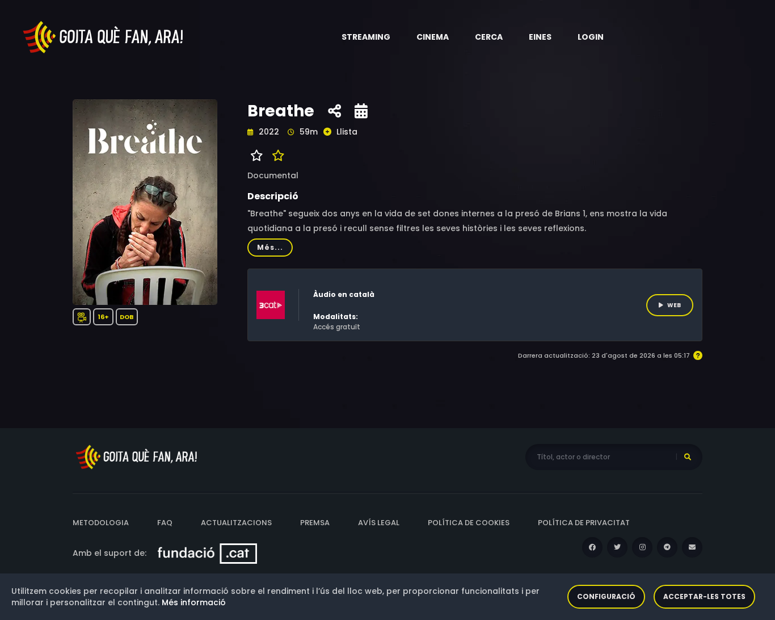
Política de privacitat (584, 522)
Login (591, 37)
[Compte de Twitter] (617, 547)
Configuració (606, 596)
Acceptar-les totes (704, 596)
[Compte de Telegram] (667, 547)
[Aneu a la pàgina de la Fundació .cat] (207, 553)
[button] (365, 36)
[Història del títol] (361, 111)
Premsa (315, 522)
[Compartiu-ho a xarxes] (334, 111)
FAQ (164, 522)
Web (674, 305)
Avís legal (378, 522)
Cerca (489, 37)
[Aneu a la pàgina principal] (104, 36)
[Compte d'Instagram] (642, 547)
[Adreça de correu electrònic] (692, 547)
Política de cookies (468, 522)
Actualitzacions (236, 522)
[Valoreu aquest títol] (275, 155)
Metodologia (101, 522)
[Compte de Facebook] (592, 547)
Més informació (194, 602)
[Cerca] (687, 457)
